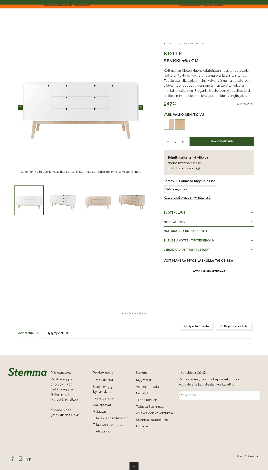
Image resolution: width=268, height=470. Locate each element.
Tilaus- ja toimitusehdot (111, 418)
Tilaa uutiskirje (147, 400)
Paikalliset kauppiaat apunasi (201, 4)
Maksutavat (102, 405)
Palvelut (142, 393)
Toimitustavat (103, 398)
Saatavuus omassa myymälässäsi (190, 181)
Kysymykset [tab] (55, 333)
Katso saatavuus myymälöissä (187, 197)
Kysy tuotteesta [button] (199, 326)
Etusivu (168, 43)
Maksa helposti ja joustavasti (67, 4)
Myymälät (143, 380)
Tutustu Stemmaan (151, 406)
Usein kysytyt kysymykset (103, 389)
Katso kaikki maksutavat (208, 271)
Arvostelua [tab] (26, 333)
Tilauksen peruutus (107, 425)
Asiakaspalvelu (147, 387)
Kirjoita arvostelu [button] (236, 326)
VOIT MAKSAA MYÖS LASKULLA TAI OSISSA (198, 261)
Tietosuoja (101, 431)
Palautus (100, 411)
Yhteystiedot (103, 380)
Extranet (142, 426)
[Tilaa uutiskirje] (256, 395)
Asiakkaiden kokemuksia (154, 413)
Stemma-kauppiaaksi (152, 420)
